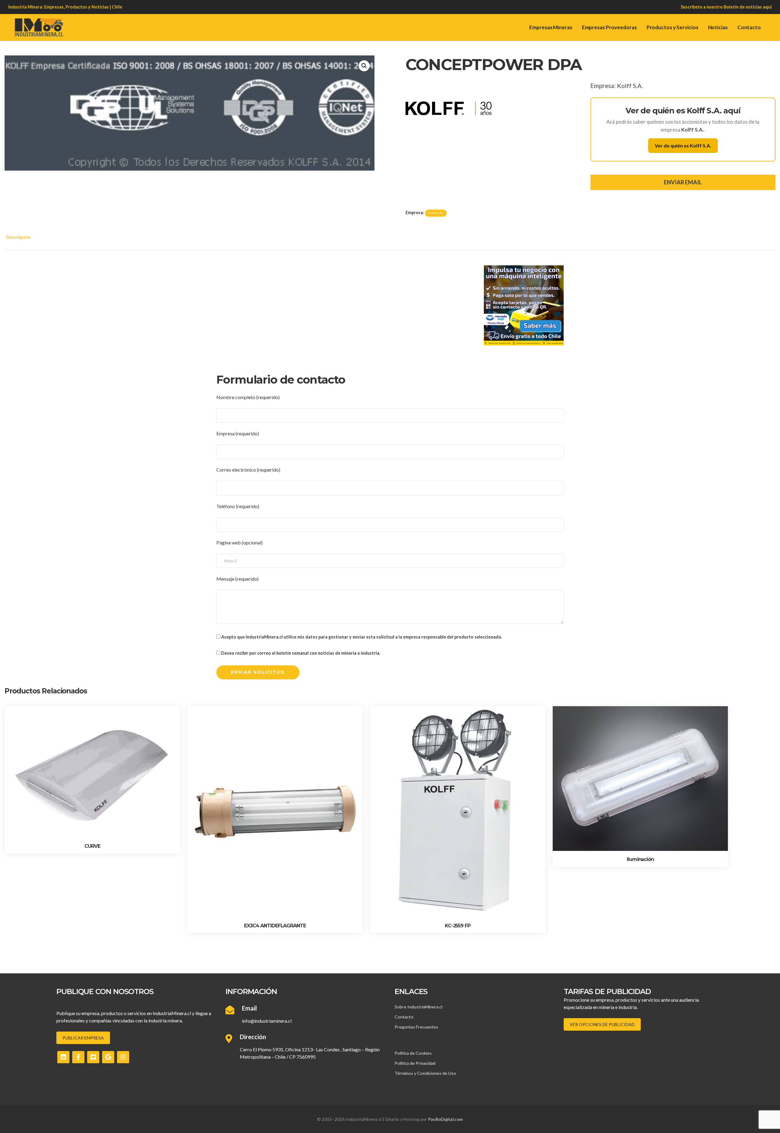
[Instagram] (123, 1057)
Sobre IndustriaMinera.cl (418, 1006)
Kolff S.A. (630, 85)
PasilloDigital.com (445, 1119)
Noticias (718, 27)
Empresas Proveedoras (609, 27)
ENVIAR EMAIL (683, 182)
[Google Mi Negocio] (108, 1057)
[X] (93, 1057)
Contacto (749, 27)
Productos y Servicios (672, 27)
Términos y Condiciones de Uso (425, 1073)
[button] (364, 65)
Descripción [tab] (18, 237)
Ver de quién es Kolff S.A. (683, 145)
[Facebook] (78, 1057)
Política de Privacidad (415, 1063)
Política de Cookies (413, 1053)
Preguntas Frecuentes (416, 1026)
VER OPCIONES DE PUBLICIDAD (602, 1024)
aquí (767, 6)
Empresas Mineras (550, 27)
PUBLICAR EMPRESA (83, 1037)
